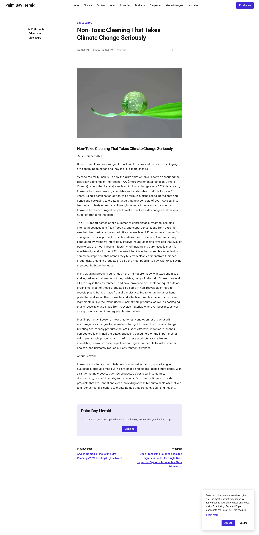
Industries (125, 5)
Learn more (212, 515)
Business (140, 5)
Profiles (101, 5)
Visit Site (129, 428)
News (112, 5)
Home (76, 5)
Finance (88, 5)
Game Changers (174, 5)
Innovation (193, 5)
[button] (179, 50)
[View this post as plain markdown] (174, 50)
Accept (228, 522)
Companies (155, 5)
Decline (243, 522)
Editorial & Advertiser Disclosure (36, 33)
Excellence (245, 5)
